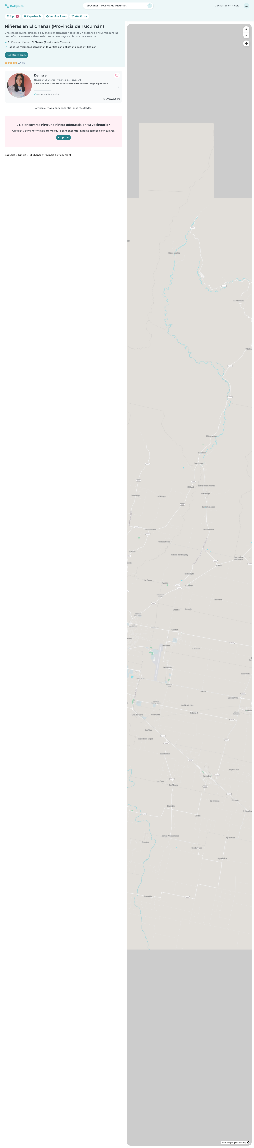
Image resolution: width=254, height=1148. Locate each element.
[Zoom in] (246, 29)
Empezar (63, 137)
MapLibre (226, 1142)
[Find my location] (246, 43)
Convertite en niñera (227, 5)
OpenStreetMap (239, 1142)
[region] (189, 585)
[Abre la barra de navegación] (246, 6)
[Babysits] (14, 5)
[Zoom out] (246, 35)
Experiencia (33, 16)
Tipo (13, 16)
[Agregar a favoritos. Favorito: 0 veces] (117, 75)
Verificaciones (58, 16)
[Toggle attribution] (248, 1142)
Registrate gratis (16, 55)
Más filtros (80, 16)
